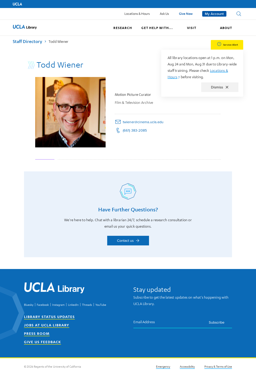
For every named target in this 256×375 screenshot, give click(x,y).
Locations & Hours (137, 14)
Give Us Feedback (42, 342)
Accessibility (187, 366)
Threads (87, 304)
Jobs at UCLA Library (46, 325)
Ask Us (164, 14)
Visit (191, 28)
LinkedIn (73, 304)
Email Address (144, 321)
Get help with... (157, 28)
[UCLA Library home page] (25, 28)
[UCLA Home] (17, 4)
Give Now (186, 13)
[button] (238, 13)
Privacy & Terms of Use (218, 366)
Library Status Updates (49, 316)
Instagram (58, 304)
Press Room (37, 333)
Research (122, 28)
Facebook (43, 304)
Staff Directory (27, 41)
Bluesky (28, 304)
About (226, 28)
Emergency (163, 366)
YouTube (100, 304)
